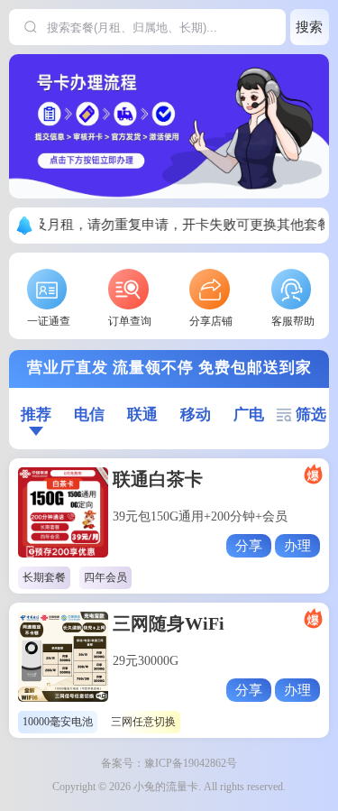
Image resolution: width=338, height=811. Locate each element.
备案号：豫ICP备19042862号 (169, 763)
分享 (248, 545)
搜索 (309, 26)
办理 (297, 545)
